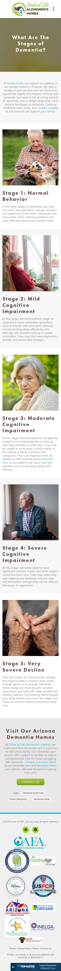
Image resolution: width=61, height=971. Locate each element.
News (36, 948)
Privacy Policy (24, 948)
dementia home (41, 799)
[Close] (13, 967)
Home (13, 948)
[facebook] (25, 829)
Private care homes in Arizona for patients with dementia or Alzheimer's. (30, 956)
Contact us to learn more (40, 762)
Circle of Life (15, 83)
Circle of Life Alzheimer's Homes (29, 744)
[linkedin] (35, 829)
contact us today (47, 108)
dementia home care (33, 792)
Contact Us (31, 782)
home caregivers (18, 799)
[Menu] (53, 9)
